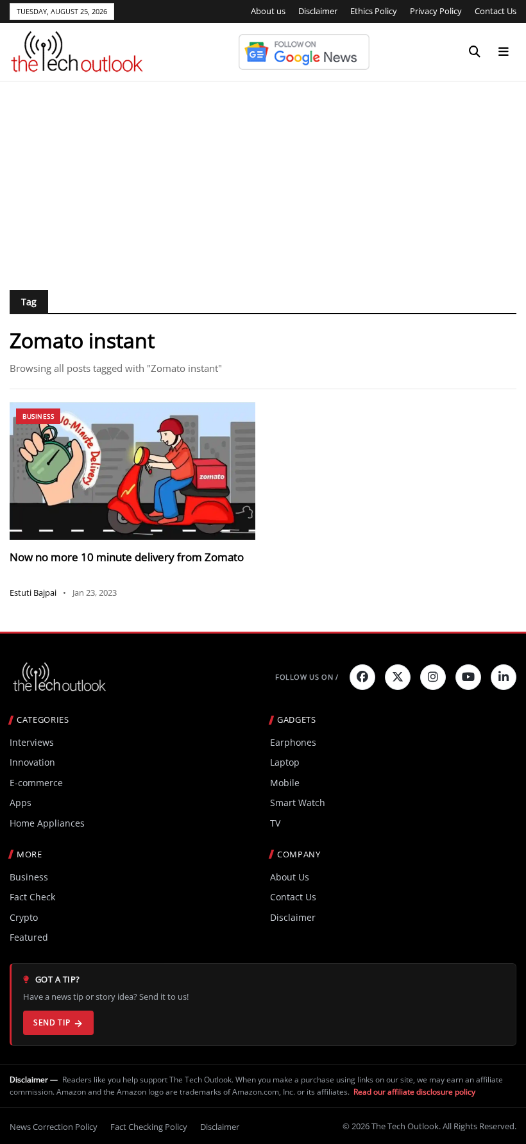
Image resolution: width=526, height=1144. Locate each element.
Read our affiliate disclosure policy (414, 1091)
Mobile (285, 783)
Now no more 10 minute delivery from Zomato (127, 557)
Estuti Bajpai (33, 592)
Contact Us (495, 11)
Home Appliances (47, 823)
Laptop (285, 762)
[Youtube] (468, 677)
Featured (29, 937)
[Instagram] (433, 677)
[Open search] (475, 52)
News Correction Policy (54, 1126)
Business (38, 416)
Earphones (293, 742)
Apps (20, 802)
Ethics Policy (373, 11)
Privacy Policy (436, 11)
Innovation (32, 762)
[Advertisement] (263, 177)
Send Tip (51, 1022)
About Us (289, 877)
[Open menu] (503, 52)
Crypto (24, 917)
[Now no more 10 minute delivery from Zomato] (132, 471)
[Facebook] (362, 677)
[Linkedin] (503, 677)
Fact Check (32, 897)
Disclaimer (317, 11)
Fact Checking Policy (148, 1126)
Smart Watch (297, 802)
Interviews (32, 742)
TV (275, 823)
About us (268, 11)
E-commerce (36, 783)
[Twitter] (398, 677)
